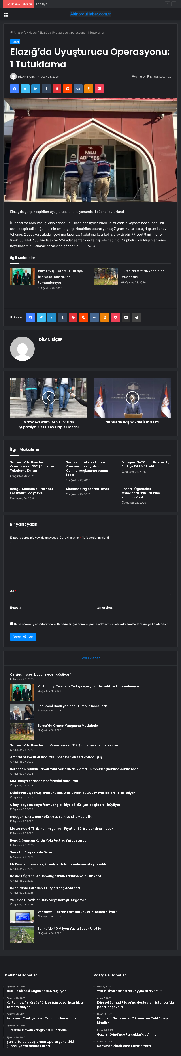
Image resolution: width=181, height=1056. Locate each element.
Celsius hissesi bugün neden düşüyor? (40, 674)
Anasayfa (19, 32)
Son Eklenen (90, 658)
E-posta (16, 607)
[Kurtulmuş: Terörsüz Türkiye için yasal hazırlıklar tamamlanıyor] (22, 276)
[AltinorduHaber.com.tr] (90, 14)
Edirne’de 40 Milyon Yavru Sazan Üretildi (70, 928)
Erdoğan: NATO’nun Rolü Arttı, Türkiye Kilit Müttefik (145, 464)
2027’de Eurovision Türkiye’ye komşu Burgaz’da (48, 900)
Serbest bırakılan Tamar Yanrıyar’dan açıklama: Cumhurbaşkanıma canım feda (87, 468)
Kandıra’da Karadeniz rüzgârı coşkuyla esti (45, 888)
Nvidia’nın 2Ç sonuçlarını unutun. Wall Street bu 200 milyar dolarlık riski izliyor (72, 793)
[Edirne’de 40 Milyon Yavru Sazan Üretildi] (22, 934)
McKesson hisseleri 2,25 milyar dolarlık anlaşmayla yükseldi (58, 864)
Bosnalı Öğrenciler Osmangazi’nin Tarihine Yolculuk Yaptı (141, 493)
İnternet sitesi (103, 607)
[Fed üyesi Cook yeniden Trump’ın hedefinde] (22, 712)
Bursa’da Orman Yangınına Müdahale (68, 725)
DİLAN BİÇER (26, 76)
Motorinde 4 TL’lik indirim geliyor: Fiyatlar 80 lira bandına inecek (61, 828)
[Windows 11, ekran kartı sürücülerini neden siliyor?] (22, 916)
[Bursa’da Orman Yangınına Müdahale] (106, 276)
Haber (33, 32)
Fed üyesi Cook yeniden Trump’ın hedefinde (66, 4)
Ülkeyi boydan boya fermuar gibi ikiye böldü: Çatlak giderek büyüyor (65, 805)
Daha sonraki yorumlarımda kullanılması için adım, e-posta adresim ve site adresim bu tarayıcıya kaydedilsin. (91, 624)
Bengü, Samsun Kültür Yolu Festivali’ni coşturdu (31, 491)
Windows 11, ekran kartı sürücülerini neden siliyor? (77, 912)
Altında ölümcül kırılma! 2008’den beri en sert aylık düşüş (56, 757)
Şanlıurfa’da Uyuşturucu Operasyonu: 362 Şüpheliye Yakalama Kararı (32, 466)
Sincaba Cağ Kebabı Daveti (88, 489)
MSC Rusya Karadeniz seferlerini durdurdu (44, 781)
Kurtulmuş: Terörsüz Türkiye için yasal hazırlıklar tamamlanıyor (60, 277)
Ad (13, 591)
